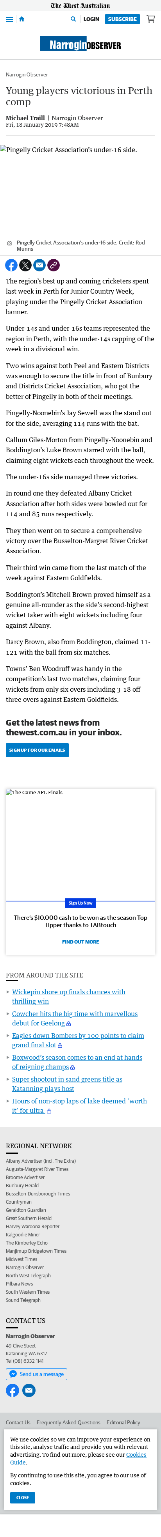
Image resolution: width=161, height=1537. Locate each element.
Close (22, 1497)
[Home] (21, 19)
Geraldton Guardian (26, 1210)
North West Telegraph (28, 1275)
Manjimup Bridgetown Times (36, 1251)
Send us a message (42, 1374)
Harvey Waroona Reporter (32, 1226)
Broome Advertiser (25, 1177)
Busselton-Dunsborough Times (38, 1194)
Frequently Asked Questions (68, 1422)
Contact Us (18, 1422)
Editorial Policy (123, 1422)
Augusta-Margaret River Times (37, 1169)
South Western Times (28, 1292)
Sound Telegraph (23, 1300)
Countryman (19, 1202)
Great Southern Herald (29, 1218)
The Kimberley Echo (27, 1243)
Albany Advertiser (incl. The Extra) (41, 1161)
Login (91, 19)
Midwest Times (21, 1259)
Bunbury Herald (22, 1185)
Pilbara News (19, 1284)
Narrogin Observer (27, 74)
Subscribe (122, 19)
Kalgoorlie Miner (23, 1235)
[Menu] (9, 19)
